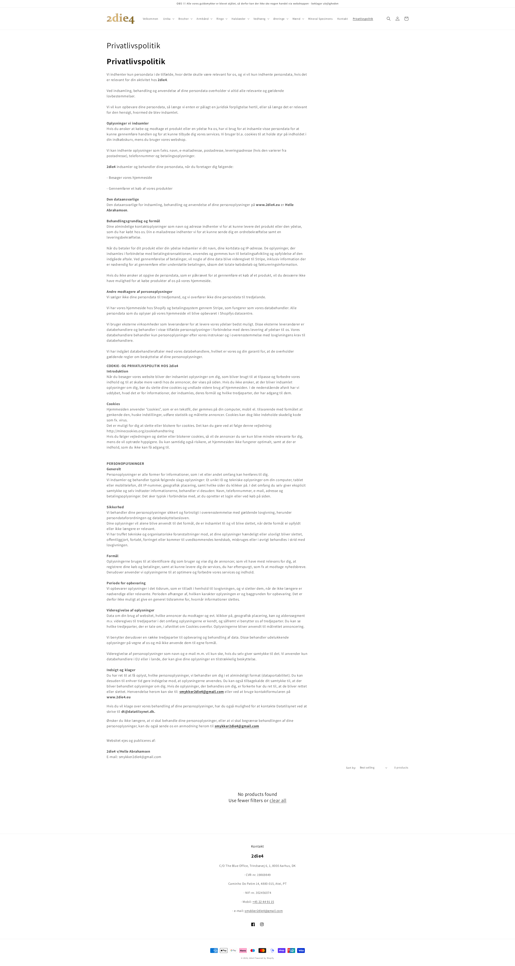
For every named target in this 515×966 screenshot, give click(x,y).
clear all (278, 800)
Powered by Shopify (264, 958)
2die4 (251, 958)
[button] (168, 18)
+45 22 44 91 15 (263, 902)
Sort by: (351, 768)
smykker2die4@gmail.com (201, 691)
